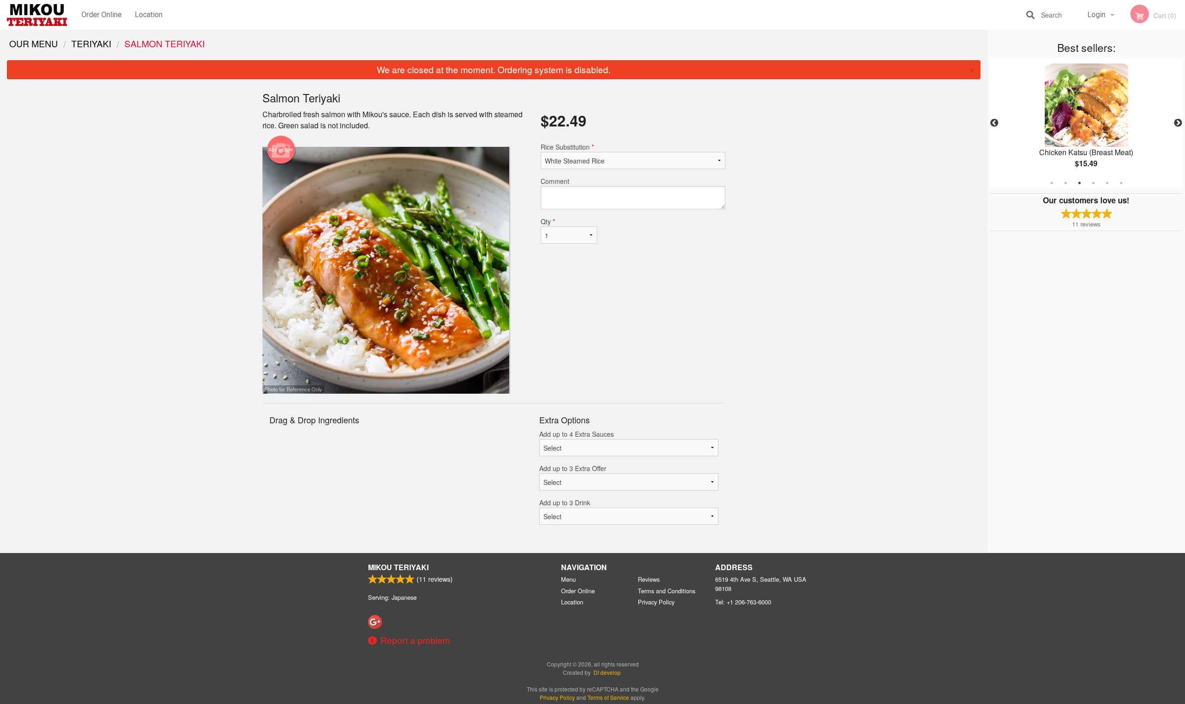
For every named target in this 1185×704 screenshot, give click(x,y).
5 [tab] (1107, 183)
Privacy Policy (656, 601)
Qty (548, 221)
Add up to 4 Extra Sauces (576, 434)
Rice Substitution (567, 146)
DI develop (607, 672)
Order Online (101, 14)
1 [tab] (1051, 183)
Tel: (743, 601)
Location (148, 14)
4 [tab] (1093, 183)
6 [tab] (1121, 183)
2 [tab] (1065, 183)
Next (1178, 123)
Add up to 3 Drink (564, 502)
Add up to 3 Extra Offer (572, 468)
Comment (555, 181)
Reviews (649, 579)
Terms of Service (608, 697)
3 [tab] (1079, 183)
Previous (994, 123)
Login (1096, 14)
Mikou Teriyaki (398, 567)
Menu (568, 579)
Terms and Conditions (666, 590)
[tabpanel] (1086, 123)
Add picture (280, 149)
